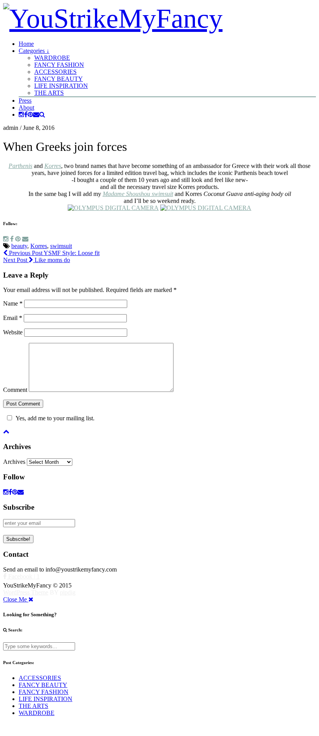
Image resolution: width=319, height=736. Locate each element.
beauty (19, 246)
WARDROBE (52, 57)
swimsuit (61, 246)
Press (25, 100)
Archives (14, 461)
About (26, 107)
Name (13, 303)
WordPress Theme (25, 592)
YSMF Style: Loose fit (53, 253)
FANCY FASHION (59, 64)
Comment (15, 389)
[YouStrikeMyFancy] (113, 18)
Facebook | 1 (23, 576)
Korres (52, 166)
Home (26, 43)
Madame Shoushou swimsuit (138, 194)
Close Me (15, 599)
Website (13, 332)
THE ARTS (49, 92)
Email (12, 318)
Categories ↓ (34, 50)
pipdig (67, 592)
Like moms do (36, 260)
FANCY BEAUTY (58, 78)
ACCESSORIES (55, 71)
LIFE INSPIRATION (61, 85)
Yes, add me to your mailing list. (55, 418)
